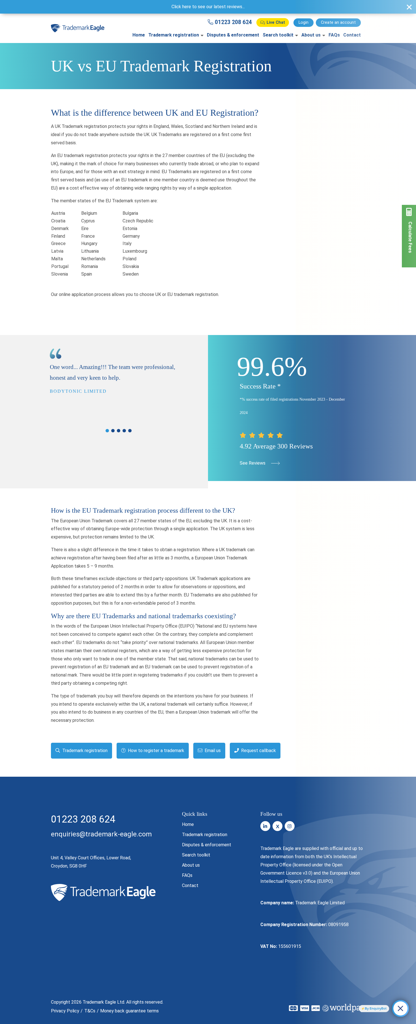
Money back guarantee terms (129, 1011)
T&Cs (89, 1011)
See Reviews (253, 463)
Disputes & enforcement (233, 35)
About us (191, 865)
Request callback (258, 750)
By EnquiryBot (376, 1008)
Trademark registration (173, 35)
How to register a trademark (155, 750)
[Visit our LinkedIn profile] (265, 826)
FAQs (187, 875)
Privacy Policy (65, 1011)
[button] (107, 430)
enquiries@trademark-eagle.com (101, 834)
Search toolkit (278, 35)
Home (138, 35)
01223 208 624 (232, 22)
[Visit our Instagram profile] (290, 826)
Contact (190, 885)
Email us (212, 750)
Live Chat (276, 22)
